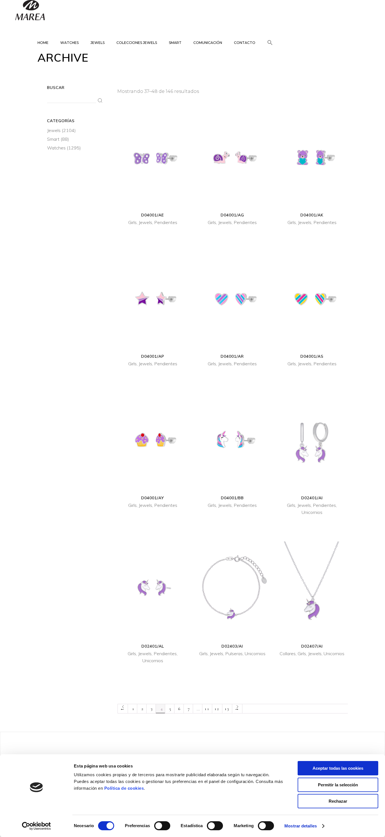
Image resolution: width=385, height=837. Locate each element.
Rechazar (338, 801)
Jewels (145, 222)
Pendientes (165, 222)
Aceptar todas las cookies (338, 768)
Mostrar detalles (300, 825)
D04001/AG (232, 215)
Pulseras (234, 653)
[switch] (162, 825)
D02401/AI (312, 497)
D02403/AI (232, 646)
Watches (56, 148)
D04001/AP (152, 356)
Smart (53, 139)
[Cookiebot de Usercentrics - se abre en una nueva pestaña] (36, 826)
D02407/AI (312, 646)
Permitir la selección (338, 784)
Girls (132, 222)
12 (217, 708)
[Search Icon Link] (270, 38)
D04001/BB (232, 497)
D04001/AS (312, 356)
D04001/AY (152, 497)
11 (207, 708)
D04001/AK (312, 215)
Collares (288, 653)
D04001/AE (152, 215)
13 (227, 708)
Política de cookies (124, 788)
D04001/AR (232, 356)
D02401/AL (152, 646)
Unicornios (312, 512)
